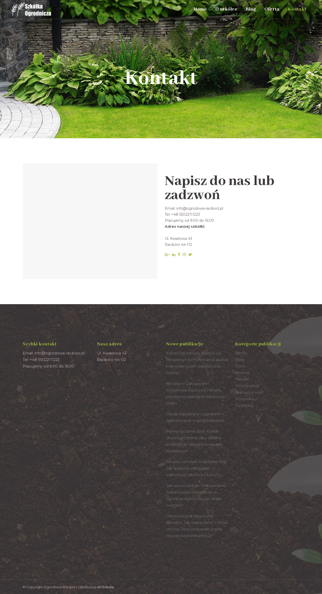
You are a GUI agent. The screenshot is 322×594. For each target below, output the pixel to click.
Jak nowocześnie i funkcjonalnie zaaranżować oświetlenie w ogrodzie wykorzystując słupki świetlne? (196, 495)
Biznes (241, 353)
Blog (239, 359)
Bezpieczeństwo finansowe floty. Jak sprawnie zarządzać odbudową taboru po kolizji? (196, 468)
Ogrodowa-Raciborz (60, 587)
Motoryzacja (247, 385)
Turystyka (244, 405)
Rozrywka (244, 398)
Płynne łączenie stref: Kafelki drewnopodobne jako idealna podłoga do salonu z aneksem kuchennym (194, 441)
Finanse (242, 372)
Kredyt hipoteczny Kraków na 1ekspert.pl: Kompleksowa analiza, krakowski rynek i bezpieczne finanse (197, 363)
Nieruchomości (249, 392)
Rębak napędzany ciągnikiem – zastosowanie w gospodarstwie (195, 417)
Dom (240, 366)
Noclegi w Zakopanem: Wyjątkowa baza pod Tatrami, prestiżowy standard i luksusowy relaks (195, 393)
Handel (242, 379)
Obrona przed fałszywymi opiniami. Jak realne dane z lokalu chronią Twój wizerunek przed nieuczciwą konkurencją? (197, 526)
